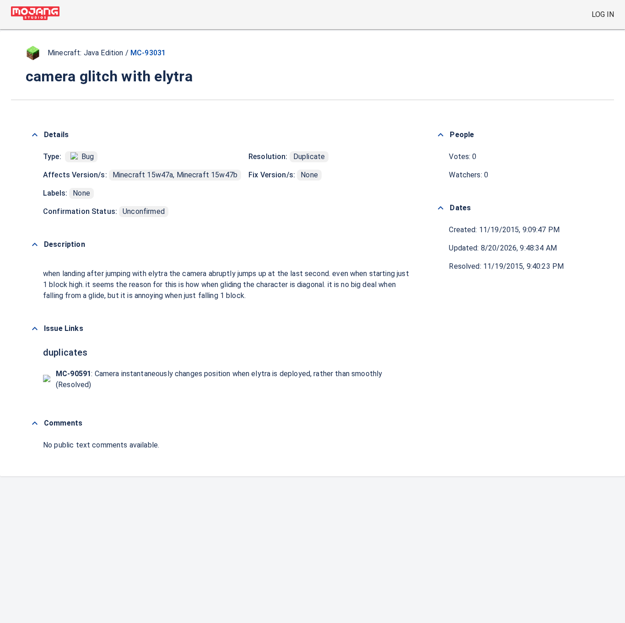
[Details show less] (35, 135)
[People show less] (440, 135)
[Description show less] (35, 244)
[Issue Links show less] (35, 328)
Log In (603, 14)
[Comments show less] (35, 423)
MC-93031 (148, 52)
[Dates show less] (440, 208)
